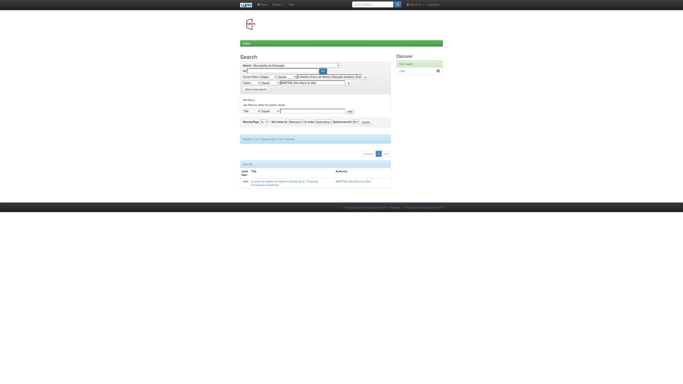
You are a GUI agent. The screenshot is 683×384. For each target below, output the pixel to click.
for (244, 71)
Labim (246, 43)
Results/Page (251, 122)
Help (291, 4)
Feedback (394, 207)
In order (309, 122)
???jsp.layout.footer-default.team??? (424, 207)
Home (263, 4)
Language (432, 4)
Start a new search (255, 89)
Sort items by (279, 122)
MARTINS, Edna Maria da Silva (353, 181)
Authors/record (342, 122)
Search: (247, 65)
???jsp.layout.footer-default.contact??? (365, 207)
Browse (277, 4)
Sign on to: (416, 4)
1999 (402, 71)
